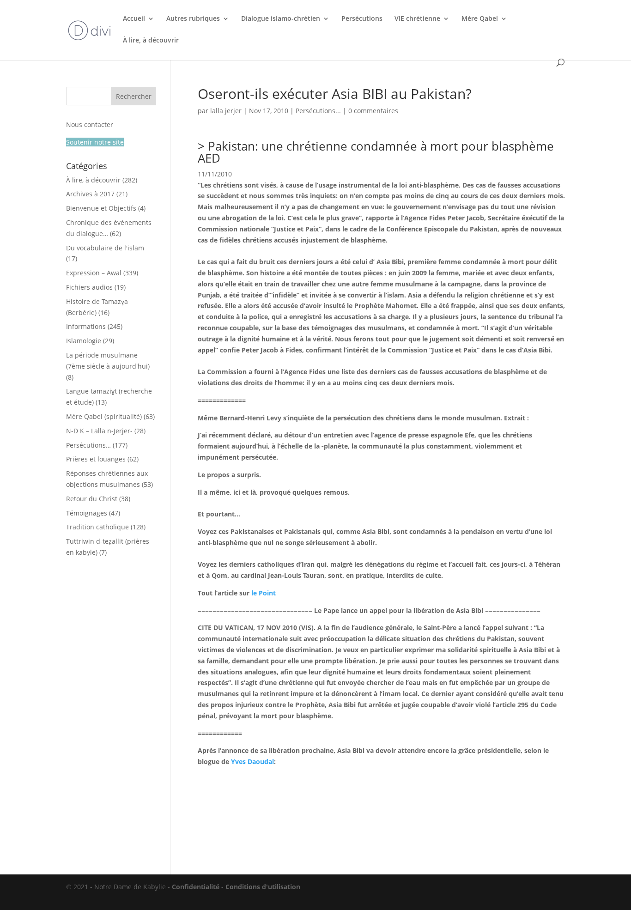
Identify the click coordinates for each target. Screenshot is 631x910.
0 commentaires (373, 110)
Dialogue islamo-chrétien (280, 19)
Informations (86, 326)
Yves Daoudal (252, 761)
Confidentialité (195, 886)
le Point (263, 592)
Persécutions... (318, 110)
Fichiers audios (89, 287)
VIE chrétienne (417, 19)
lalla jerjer (226, 110)
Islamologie (83, 340)
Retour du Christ (91, 498)
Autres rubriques (193, 19)
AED (209, 158)
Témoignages (86, 513)
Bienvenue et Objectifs (101, 208)
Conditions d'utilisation (262, 886)
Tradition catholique (97, 526)
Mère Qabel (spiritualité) (104, 416)
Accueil (134, 19)
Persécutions (361, 19)
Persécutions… (88, 445)
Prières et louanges (96, 459)
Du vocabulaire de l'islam (105, 247)
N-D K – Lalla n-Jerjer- (99, 430)
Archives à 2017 (90, 193)
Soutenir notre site (95, 142)
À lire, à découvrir (151, 40)
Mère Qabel (479, 19)
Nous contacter (89, 124)
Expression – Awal (93, 272)
